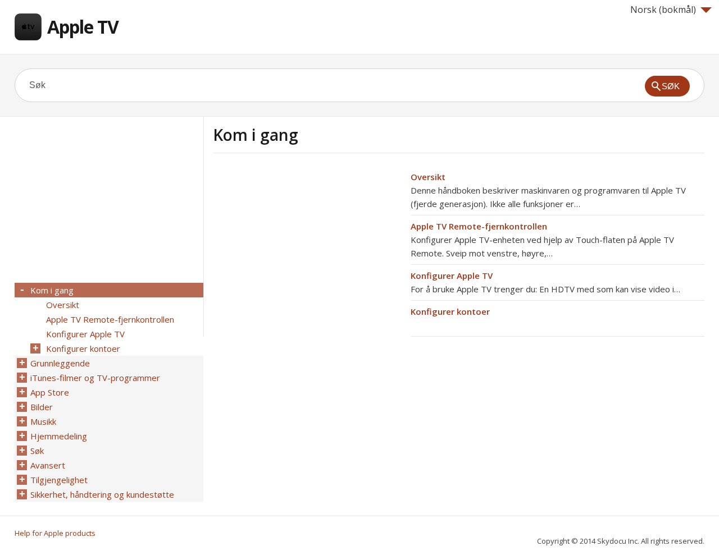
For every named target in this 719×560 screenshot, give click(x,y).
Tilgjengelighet (59, 479)
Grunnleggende (60, 363)
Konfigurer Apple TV (452, 275)
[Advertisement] (307, 248)
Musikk (43, 421)
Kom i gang (52, 290)
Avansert (47, 465)
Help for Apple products (55, 533)
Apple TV (83, 27)
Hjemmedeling (58, 436)
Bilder (41, 406)
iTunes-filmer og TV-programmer (95, 377)
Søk (37, 450)
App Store (49, 392)
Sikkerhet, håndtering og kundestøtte (102, 494)
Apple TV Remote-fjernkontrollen (479, 226)
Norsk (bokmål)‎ (663, 9)
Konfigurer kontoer (450, 311)
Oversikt (428, 176)
